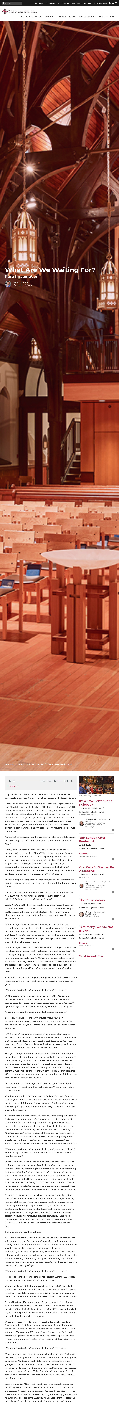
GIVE (112, 16)
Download (13, 786)
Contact (87, 3)
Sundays (39, 3)
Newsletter (76, 3)
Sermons (62, 16)
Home (21, 16)
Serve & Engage (86, 16)
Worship (48, 16)
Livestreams (63, 3)
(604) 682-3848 (100, 3)
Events (72, 16)
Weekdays (50, 3)
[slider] (26, 781)
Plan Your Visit (34, 16)
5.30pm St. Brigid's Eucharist (30, 764)
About (102, 16)
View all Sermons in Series (91, 956)
